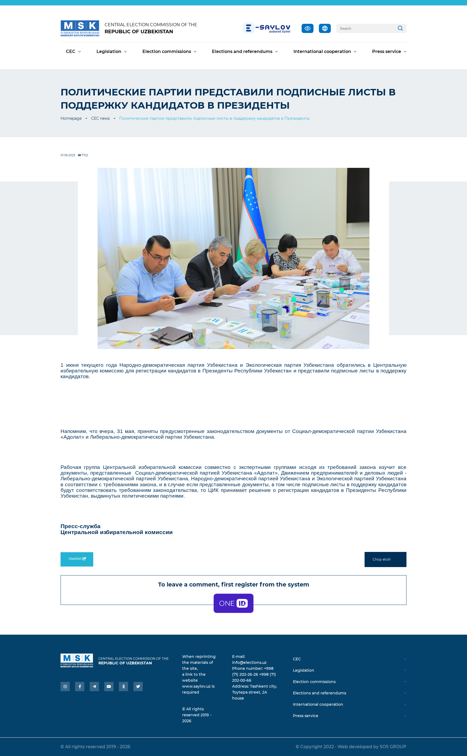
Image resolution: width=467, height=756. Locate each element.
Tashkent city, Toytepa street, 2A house (254, 692)
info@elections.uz (249, 662)
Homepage (71, 118)
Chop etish (382, 559)
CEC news (100, 118)
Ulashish (75, 559)
